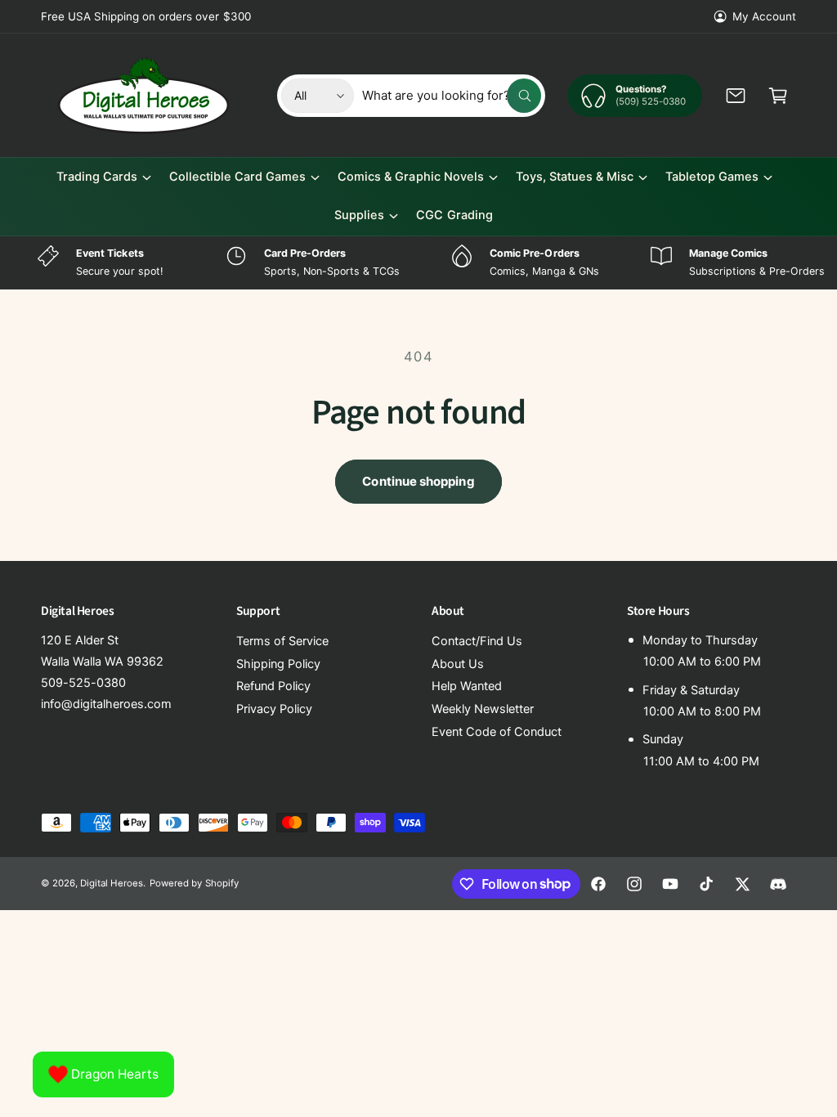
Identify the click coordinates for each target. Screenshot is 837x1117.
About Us (458, 664)
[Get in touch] (735, 95)
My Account (764, 16)
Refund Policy (273, 686)
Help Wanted (467, 686)
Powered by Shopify (194, 883)
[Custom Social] (778, 884)
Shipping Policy (278, 664)
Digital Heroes (111, 883)
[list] (418, 262)
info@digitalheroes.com (106, 704)
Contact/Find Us (477, 641)
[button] (778, 95)
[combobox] (451, 95)
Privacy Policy (274, 709)
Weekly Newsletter (483, 709)
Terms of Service (282, 641)
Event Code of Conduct (497, 731)
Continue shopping (418, 481)
